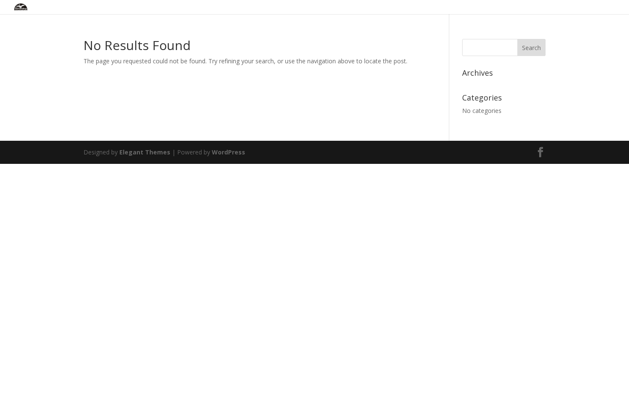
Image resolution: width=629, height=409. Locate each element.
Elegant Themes (144, 152)
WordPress (228, 152)
